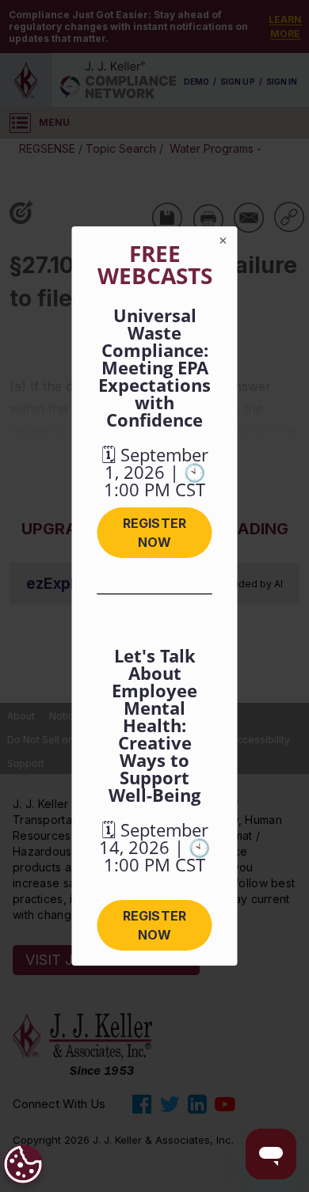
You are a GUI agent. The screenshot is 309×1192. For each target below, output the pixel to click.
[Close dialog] (223, 240)
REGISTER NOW (154, 532)
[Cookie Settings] (23, 1164)
